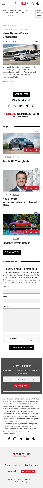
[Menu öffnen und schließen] (4, 3)
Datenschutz (28, 479)
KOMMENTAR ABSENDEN (21, 347)
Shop (8, 465)
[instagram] (14, 439)
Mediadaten (31, 465)
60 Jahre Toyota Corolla (16, 243)
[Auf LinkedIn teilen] (20, 106)
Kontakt (12, 471)
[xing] (21, 439)
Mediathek (13, 26)
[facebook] (9, 439)
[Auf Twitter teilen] (14, 106)
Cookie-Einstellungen (21, 482)
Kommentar (7, 306)
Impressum (11, 479)
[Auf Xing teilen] (27, 106)
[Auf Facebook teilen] (9, 106)
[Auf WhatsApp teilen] (33, 106)
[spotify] (33, 439)
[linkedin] (27, 439)
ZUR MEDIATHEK (12, 252)
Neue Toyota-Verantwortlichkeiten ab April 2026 (20, 202)
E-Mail (5, 287)
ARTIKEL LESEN (21, 94)
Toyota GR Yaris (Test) (16, 161)
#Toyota (16, 42)
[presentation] (4, 53)
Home (5, 26)
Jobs (17, 465)
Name (5, 296)
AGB (19, 479)
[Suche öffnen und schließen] (32, 4)
